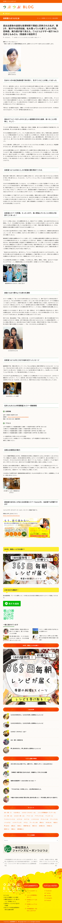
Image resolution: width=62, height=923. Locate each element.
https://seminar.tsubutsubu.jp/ (11, 515)
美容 (34, 826)
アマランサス (39, 816)
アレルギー (49, 816)
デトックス (53, 819)
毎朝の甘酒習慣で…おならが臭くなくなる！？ (23, 781)
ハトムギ (7, 822)
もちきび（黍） (19, 816)
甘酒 (19, 826)
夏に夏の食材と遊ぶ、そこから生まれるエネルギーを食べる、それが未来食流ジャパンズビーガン (19, 638)
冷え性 (48, 822)
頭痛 (13, 829)
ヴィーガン (34, 822)
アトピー (29, 816)
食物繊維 (20, 829)
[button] (6, 13)
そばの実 (17, 812)
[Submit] (57, 840)
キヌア (26, 819)
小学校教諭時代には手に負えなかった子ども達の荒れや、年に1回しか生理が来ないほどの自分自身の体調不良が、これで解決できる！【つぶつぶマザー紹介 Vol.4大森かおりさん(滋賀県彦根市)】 (20, 862)
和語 (55, 822)
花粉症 (49, 826)
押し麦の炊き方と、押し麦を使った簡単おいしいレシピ (26, 748)
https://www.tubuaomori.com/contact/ (18, 417)
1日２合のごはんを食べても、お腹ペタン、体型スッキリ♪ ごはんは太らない (32, 764)
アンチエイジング (9, 819)
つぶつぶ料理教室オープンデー (47, 812)
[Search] (31, 840)
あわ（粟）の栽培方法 (17, 740)
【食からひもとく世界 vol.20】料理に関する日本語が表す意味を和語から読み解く (48, 638)
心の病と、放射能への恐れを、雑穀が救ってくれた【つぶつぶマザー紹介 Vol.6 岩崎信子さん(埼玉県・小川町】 (48, 862)
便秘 (42, 822)
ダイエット (44, 819)
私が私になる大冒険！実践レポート (32, 37)
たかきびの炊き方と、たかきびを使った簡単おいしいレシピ (27, 723)
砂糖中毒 (26, 826)
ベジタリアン (16, 822)
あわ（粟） (7, 812)
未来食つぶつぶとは (18, 37)
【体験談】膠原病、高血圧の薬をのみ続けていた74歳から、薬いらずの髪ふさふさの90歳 (19, 631)
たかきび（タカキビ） (28, 812)
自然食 (42, 826)
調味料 (6, 829)
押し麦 (6, 826)
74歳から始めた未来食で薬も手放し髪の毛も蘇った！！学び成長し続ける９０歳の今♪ (34, 797)
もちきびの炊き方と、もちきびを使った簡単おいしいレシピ (27, 715)
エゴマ (19, 819)
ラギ (25, 822)
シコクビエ (35, 819)
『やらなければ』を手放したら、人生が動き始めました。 (26, 789)
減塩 (13, 826)
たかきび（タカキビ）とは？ (18, 732)
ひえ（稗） (8, 816)
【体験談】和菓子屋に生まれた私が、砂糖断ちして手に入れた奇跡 (29, 772)
